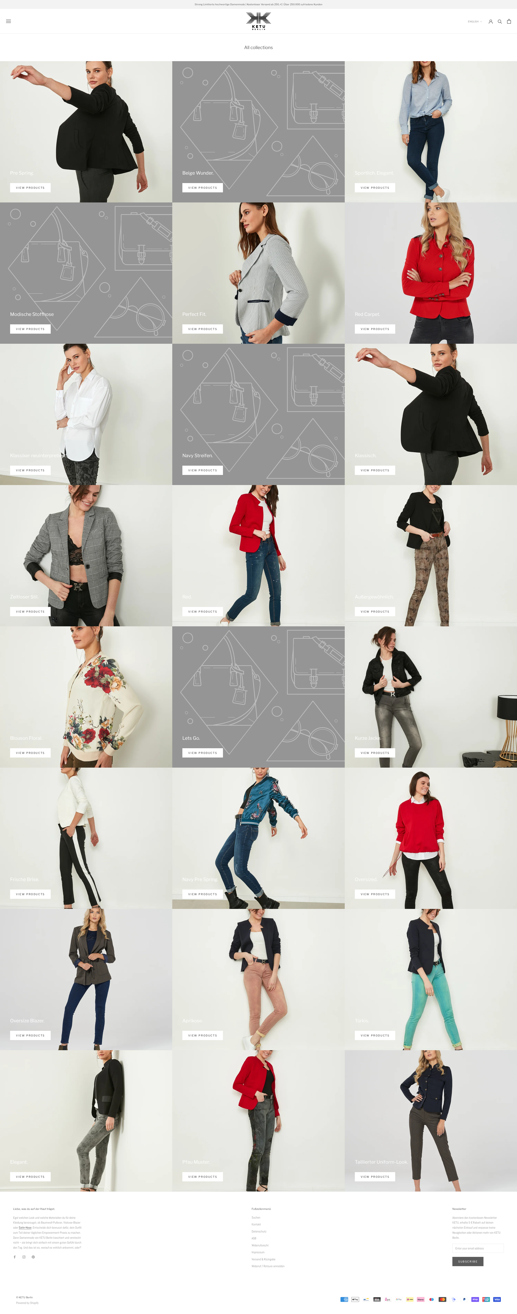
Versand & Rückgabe (263, 1259)
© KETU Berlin (24, 1297)
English (473, 21)
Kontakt (256, 1224)
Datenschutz (259, 1231)
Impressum (258, 1252)
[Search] (500, 21)
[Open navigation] (8, 21)
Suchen (256, 1217)
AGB (254, 1238)
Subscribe (468, 1261)
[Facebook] (14, 1256)
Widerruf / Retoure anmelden (268, 1266)
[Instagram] (23, 1256)
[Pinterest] (33, 1256)
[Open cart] (509, 21)
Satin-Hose (25, 1227)
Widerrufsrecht (260, 1245)
